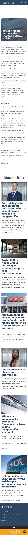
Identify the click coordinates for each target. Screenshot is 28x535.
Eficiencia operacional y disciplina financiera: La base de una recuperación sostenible (13, 424)
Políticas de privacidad (6, 523)
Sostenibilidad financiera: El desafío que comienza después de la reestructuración (13, 267)
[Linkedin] (25, 2)
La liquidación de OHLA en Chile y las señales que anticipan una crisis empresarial (14, 481)
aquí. (24, 152)
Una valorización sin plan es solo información (14, 372)
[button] (21, 2)
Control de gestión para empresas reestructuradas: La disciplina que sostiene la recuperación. (14, 210)
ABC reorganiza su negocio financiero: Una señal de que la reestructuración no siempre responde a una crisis (14, 321)
